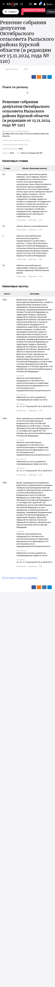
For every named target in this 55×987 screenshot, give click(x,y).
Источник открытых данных (19, 577)
